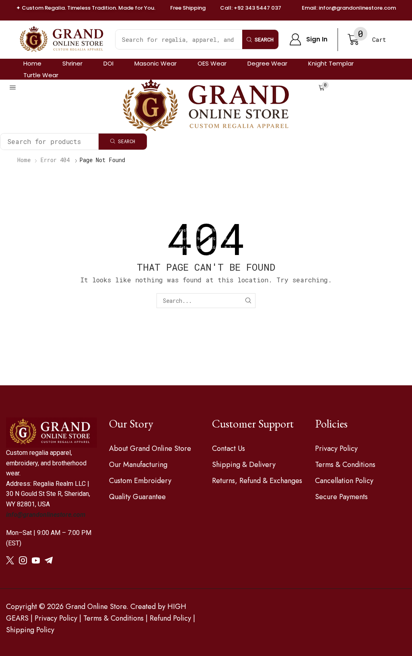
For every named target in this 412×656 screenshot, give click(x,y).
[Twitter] (10, 560)
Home (24, 160)
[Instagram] (23, 560)
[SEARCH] (248, 300)
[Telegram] (49, 560)
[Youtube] (36, 560)
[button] (308, 39)
